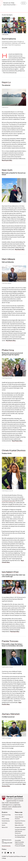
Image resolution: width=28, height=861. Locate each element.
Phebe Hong (8, 350)
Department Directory (20, 821)
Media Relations (18, 823)
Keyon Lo (6, 82)
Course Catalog (5, 818)
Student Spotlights (7, 15)
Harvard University (6, 845)
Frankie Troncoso (10, 641)
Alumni (3, 825)
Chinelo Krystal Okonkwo (14, 450)
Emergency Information (20, 827)
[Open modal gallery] (14, 97)
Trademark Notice (19, 844)
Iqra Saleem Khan (10, 572)
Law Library (4, 823)
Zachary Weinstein (11, 714)
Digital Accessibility (19, 842)
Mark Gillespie (8, 259)
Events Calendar (18, 814)
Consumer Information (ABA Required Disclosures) (20, 831)
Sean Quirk (7, 170)
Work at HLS (5, 827)
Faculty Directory (6, 821)
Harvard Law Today (8, 3)
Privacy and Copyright (20, 845)
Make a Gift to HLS (19, 825)
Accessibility (18, 840)
